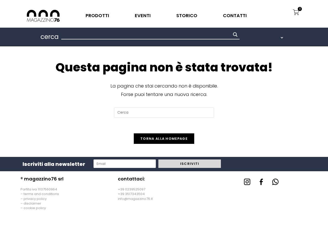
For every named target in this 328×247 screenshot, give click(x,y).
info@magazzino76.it (135, 198)
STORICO (186, 15)
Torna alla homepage (164, 138)
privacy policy (35, 198)
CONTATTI (235, 15)
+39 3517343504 (131, 193)
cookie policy (35, 208)
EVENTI (143, 15)
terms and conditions (41, 193)
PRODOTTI (97, 15)
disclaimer (32, 203)
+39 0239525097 (131, 189)
